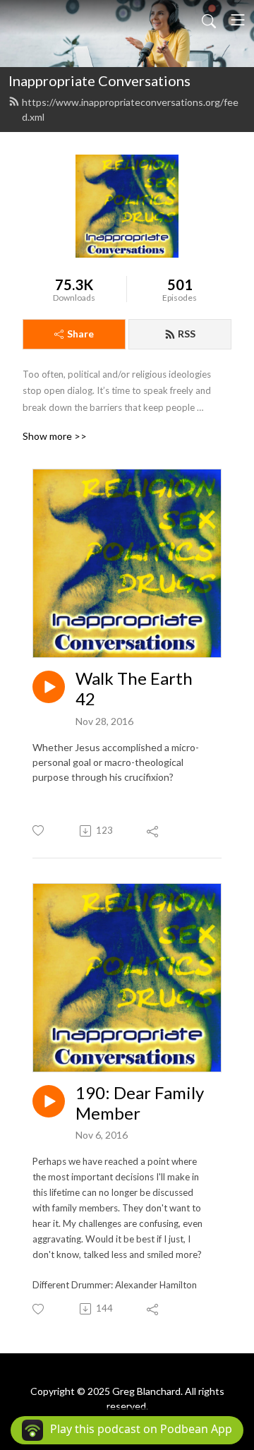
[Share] (153, 831)
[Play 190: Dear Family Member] (48, 1101)
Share (80, 334)
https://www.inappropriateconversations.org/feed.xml (130, 109)
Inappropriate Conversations (99, 80)
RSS (186, 334)
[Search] (209, 20)
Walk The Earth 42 (134, 689)
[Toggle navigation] (238, 19)
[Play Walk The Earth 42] (48, 687)
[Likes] (39, 830)
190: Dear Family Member (139, 1103)
